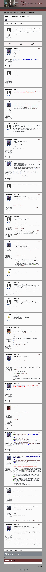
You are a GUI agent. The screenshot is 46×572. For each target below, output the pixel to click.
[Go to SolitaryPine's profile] (9, 73)
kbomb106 (9, 269)
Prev (7, 23)
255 (9, 34)
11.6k (9, 109)
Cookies (27, 569)
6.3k (9, 97)
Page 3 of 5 (21, 23)
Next (16, 23)
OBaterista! (8, 26)
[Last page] (18, 23)
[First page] (5, 23)
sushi (9, 183)
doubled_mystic (8, 89)
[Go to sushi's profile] (9, 186)
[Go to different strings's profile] (9, 219)
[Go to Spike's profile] (9, 127)
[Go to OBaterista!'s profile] (9, 30)
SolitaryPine (8, 70)
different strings (8, 216)
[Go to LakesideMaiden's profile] (6, 20)
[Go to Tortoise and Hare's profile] (9, 331)
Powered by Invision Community (23, 570)
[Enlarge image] (14, 59)
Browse (6, 7)
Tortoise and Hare (8, 327)
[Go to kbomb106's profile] (9, 272)
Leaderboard (14, 7)
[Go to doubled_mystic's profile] (9, 93)
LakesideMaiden (8, 48)
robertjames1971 (8, 488)
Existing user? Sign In (33, 3)
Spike (9, 123)
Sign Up (40, 3)
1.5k (9, 131)
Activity (10, 7)
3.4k (9, 335)
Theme (19, 569)
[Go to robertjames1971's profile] (9, 491)
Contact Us (23, 569)
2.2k (9, 512)
